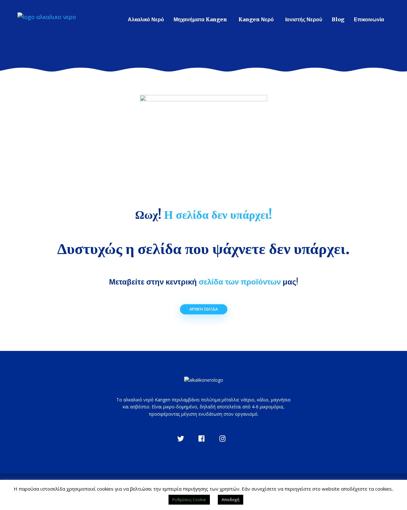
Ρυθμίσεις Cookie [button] (189, 499)
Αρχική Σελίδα (204, 309)
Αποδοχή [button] (230, 499)
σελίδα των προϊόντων (240, 282)
